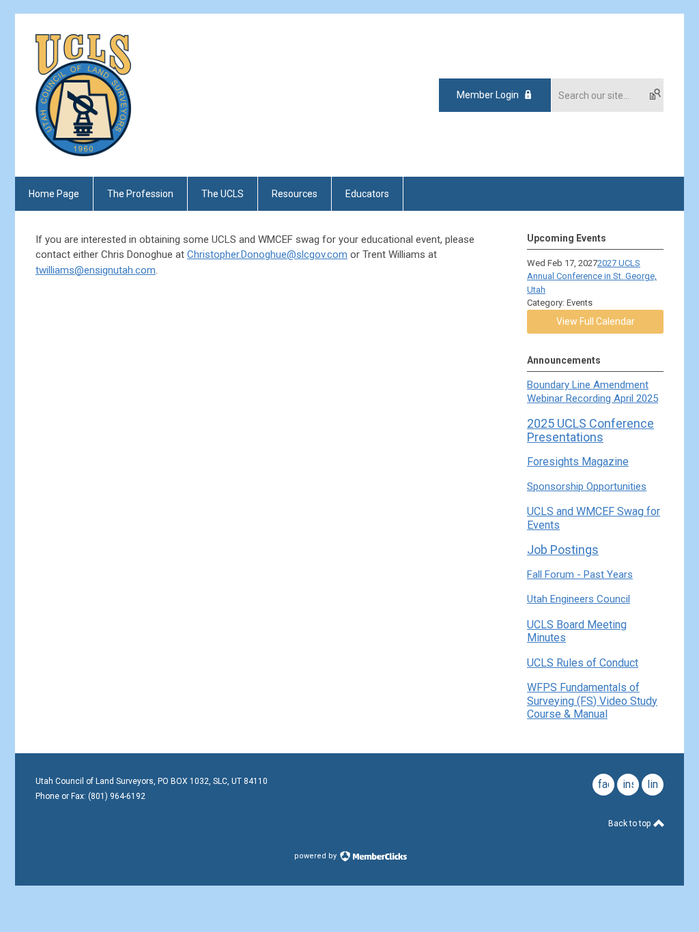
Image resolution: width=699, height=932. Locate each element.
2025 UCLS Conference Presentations (590, 430)
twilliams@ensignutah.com (95, 270)
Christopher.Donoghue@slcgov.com (267, 254)
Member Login (488, 94)
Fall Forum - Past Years (580, 574)
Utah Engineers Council (578, 599)
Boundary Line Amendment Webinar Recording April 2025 (592, 392)
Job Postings (563, 549)
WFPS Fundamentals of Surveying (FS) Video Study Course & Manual (592, 700)
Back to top (630, 823)
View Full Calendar (595, 321)
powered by (316, 855)
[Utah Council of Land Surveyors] (83, 153)
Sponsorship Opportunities (586, 486)
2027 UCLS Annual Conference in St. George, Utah (592, 276)
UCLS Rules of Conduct (582, 662)
